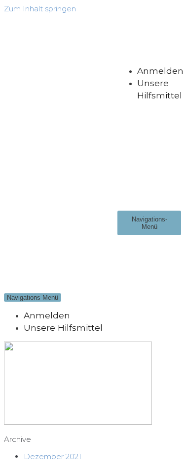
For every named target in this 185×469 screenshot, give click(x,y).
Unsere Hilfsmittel (63, 327)
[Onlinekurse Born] (60, 143)
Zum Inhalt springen (40, 8)
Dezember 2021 (52, 456)
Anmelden (160, 70)
